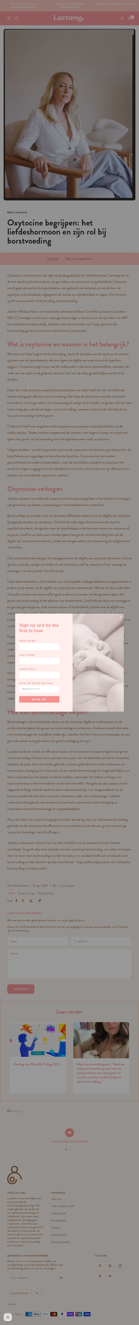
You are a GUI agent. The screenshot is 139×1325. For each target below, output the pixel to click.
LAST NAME (27, 655)
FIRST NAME (27, 641)
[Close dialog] (120, 617)
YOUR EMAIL (27, 669)
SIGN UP (39, 699)
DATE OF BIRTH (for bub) (36, 683)
